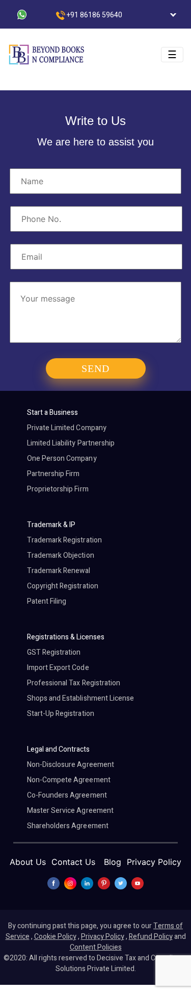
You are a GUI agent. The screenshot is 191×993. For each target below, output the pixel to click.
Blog (112, 862)
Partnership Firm (53, 473)
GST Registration (54, 652)
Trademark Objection (60, 555)
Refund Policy (151, 936)
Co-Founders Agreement (67, 795)
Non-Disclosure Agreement (70, 764)
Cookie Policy (55, 936)
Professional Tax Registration (74, 683)
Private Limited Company (66, 428)
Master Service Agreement (70, 810)
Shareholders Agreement (67, 826)
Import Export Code (58, 667)
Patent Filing (47, 601)
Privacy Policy (154, 862)
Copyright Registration (62, 586)
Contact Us (73, 862)
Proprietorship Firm (58, 489)
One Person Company (62, 458)
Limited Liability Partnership (71, 443)
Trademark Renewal (59, 570)
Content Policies (96, 947)
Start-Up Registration (60, 713)
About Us (28, 862)
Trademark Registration (64, 540)
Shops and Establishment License (80, 698)
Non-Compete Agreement (69, 780)
